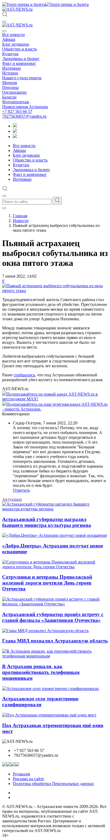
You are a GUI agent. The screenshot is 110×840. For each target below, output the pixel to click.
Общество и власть (19, 49)
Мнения (9, 82)
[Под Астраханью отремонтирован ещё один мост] (49, 715)
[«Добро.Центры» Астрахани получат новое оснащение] (54, 535)
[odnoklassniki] (15, 131)
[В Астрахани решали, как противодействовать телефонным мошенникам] (55, 656)
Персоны (10, 87)
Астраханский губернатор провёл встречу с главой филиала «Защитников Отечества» (52, 617)
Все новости (13, 34)
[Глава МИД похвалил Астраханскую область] (45, 630)
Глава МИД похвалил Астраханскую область (55, 641)
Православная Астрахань (25, 106)
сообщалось (24, 375)
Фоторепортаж (15, 102)
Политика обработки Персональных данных (53, 783)
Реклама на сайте (28, 778)
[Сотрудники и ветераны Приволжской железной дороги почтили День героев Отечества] (55, 567)
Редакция (21, 774)
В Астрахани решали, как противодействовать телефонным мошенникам (41, 672)
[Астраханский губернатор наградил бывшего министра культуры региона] (55, 509)
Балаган (9, 97)
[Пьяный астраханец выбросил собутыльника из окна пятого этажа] (55, 290)
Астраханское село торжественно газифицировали (40, 701)
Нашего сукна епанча (21, 78)
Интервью (11, 68)
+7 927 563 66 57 (17, 111)
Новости (21, 220)
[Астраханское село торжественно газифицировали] (50, 688)
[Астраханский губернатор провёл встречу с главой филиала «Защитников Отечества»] (55, 604)
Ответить (21, 490)
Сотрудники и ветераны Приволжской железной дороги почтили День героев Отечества (47, 582)
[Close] (4, 31)
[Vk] (15, 136)
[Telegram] (15, 126)
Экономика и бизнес (21, 58)
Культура (10, 54)
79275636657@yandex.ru (24, 116)
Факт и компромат (19, 63)
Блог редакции (15, 44)
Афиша (8, 39)
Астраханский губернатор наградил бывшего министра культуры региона (46, 522)
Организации (14, 92)
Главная (20, 216)
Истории (10, 73)
